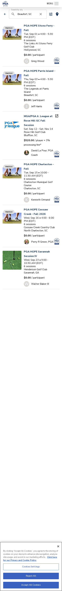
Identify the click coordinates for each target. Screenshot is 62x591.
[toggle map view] (57, 14)
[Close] (58, 546)
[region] (31, 566)
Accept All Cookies (31, 585)
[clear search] (41, 14)
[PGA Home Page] (5, 4)
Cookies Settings (31, 566)
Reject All (31, 575)
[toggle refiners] (50, 14)
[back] (5, 14)
